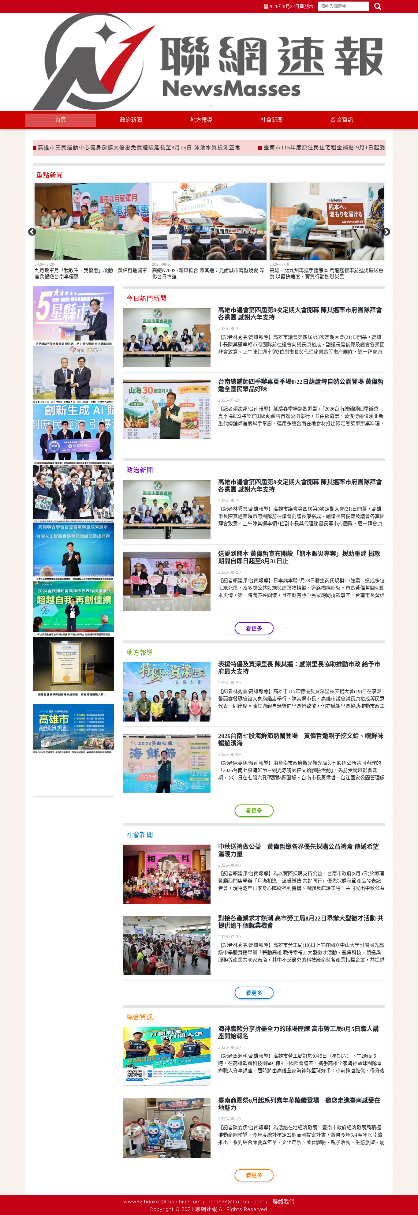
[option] (120, 241)
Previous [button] (31, 230)
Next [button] (385, 230)
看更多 (254, 629)
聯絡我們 (284, 1201)
